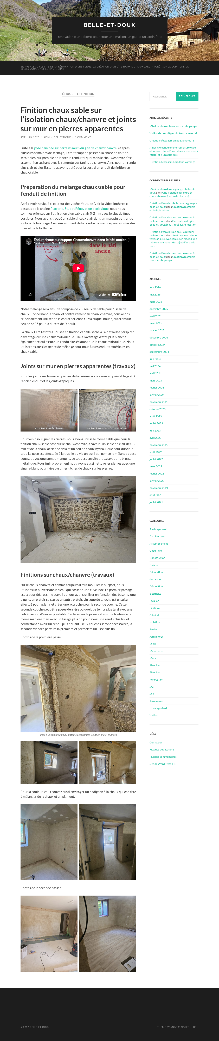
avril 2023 (155, 437)
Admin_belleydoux (57, 137)
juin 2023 (155, 430)
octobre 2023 (157, 409)
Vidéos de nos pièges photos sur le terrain (174, 133)
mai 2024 (155, 366)
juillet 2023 (156, 423)
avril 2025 (155, 316)
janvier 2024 (157, 394)
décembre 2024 (159, 337)
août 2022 (156, 452)
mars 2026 (156, 301)
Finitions (155, 607)
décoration (156, 579)
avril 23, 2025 (30, 137)
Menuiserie (156, 650)
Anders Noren (180, 1027)
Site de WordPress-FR (163, 763)
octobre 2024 (157, 344)
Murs (153, 658)
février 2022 (157, 473)
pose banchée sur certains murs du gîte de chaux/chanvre (75, 148)
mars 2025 (156, 323)
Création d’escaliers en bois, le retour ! (172, 140)
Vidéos (154, 715)
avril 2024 (155, 373)
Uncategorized (158, 708)
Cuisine (154, 564)
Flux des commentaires (163, 756)
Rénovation (156, 679)
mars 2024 (156, 380)
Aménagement (158, 529)
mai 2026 (155, 294)
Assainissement (159, 543)
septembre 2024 (159, 351)
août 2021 (156, 494)
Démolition (156, 586)
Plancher (155, 665)
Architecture (157, 536)
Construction (157, 557)
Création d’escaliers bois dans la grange (172, 161)
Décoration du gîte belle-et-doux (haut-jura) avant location (173, 222)
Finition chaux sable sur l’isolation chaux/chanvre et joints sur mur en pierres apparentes (78, 119)
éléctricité (155, 593)
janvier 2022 (157, 480)
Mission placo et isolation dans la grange (173, 126)
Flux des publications (162, 749)
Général (154, 615)
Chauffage (156, 550)
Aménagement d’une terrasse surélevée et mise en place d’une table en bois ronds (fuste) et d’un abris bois (174, 151)
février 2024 (157, 387)
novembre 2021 (159, 487)
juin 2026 (155, 287)
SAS (152, 686)
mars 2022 (156, 466)
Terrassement (157, 701)
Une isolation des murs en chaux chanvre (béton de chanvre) (171, 194)
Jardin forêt (156, 636)
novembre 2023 (159, 401)
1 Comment (83, 137)
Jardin (153, 629)
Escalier (154, 600)
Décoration (156, 572)
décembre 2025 (159, 308)
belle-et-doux (109, 25)
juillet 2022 (156, 459)
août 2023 (156, 416)
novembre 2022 (159, 444)
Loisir (153, 643)
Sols (152, 693)
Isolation (155, 622)
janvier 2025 (157, 330)
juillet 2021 (156, 502)
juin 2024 (155, 358)
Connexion (156, 742)
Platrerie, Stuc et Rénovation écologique (79, 209)
